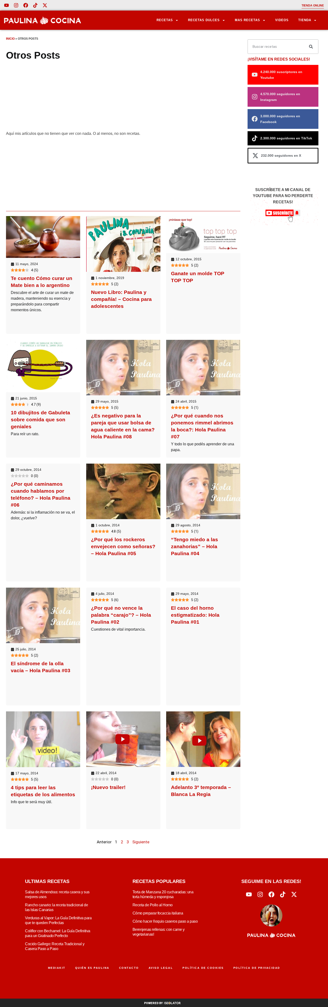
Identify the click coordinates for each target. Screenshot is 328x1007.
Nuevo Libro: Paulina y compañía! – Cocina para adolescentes (121, 299)
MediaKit (57, 967)
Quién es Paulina (92, 967)
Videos (282, 20)
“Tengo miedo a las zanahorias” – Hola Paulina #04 (194, 546)
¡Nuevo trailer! (108, 787)
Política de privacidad (256, 967)
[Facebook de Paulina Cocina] (25, 5)
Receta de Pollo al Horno (153, 905)
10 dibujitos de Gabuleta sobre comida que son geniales (40, 419)
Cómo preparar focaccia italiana (158, 913)
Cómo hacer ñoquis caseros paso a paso (165, 921)
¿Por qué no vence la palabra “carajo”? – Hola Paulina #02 (121, 615)
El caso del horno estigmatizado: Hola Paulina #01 (195, 615)
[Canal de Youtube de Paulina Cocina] (6, 5)
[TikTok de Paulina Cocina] (35, 5)
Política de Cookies (203, 967)
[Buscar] (311, 47)
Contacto (129, 967)
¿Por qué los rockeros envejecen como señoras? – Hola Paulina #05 (123, 546)
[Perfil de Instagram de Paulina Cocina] (16, 5)
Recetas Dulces (204, 20)
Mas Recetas (247, 20)
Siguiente (140, 841)
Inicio (10, 38)
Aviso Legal (161, 967)
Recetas (165, 20)
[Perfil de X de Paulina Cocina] (45, 5)
